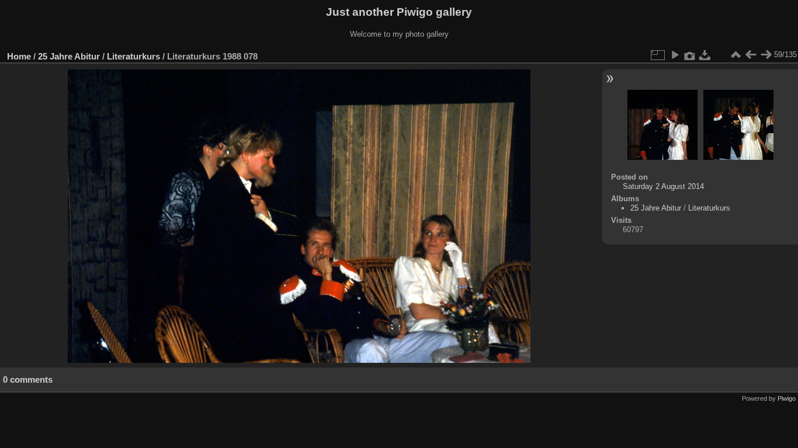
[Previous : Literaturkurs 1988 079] (750, 54)
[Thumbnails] (735, 54)
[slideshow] (674, 54)
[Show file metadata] (690, 54)
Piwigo (787, 398)
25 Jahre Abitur (69, 56)
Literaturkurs (133, 56)
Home (19, 56)
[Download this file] (705, 54)
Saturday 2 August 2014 (663, 186)
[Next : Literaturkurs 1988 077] (765, 54)
